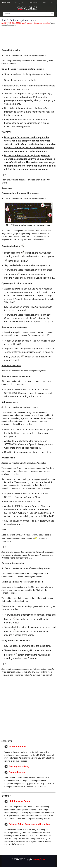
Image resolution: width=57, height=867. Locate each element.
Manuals (6, 2)
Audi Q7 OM (19, 2)
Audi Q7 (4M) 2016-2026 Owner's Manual (17, 23)
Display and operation (42, 23)
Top (51, 2)
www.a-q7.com (39, 859)
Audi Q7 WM (33, 2)
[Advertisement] (28, 37)
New (44, 2)
